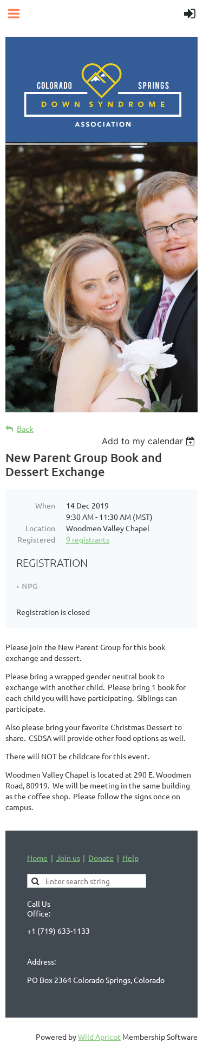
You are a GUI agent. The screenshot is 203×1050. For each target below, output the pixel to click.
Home (37, 857)
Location (40, 528)
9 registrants (87, 539)
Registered (36, 539)
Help (130, 857)
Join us (68, 857)
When (45, 505)
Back (25, 429)
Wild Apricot (99, 1036)
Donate (101, 857)
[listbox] (150, 440)
